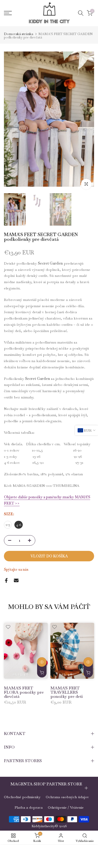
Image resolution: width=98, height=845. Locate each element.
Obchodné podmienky (22, 797)
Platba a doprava (29, 807)
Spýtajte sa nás (16, 569)
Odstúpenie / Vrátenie (66, 807)
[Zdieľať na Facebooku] (6, 580)
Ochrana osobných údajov (67, 797)
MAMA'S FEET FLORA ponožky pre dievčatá (24, 692)
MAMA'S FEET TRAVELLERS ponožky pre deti (66, 692)
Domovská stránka (18, 34)
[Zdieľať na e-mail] (16, 580)
